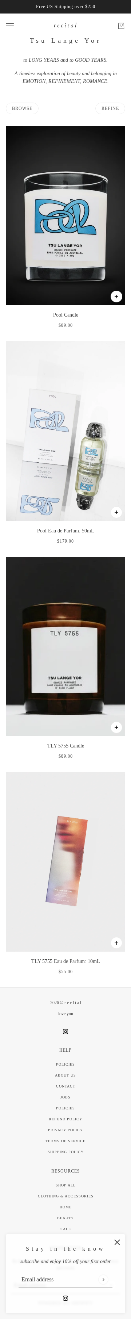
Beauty (65, 1218)
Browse (22, 108)
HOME (66, 1207)
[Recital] (65, 25)
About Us (65, 1075)
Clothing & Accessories (66, 1196)
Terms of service (65, 1141)
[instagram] (65, 1297)
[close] (117, 1242)
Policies (65, 1064)
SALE (65, 1229)
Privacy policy (65, 1130)
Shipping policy (66, 1152)
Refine (110, 108)
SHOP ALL (66, 1185)
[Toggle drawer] (10, 25)
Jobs (65, 1097)
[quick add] (116, 296)
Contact (65, 1086)
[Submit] (103, 1279)
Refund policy (65, 1119)
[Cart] (121, 26)
